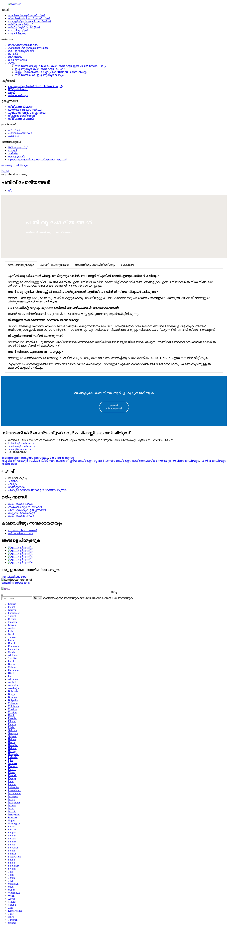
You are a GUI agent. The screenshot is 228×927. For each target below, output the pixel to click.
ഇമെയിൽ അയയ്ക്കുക (15, 582)
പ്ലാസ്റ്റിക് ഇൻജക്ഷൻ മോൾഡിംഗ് (29, 21)
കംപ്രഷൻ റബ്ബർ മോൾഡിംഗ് (26, 15)
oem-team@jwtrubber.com (22, 446)
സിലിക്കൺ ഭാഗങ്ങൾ (21, 118)
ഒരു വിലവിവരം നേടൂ (14, 576)
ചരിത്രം (13, 153)
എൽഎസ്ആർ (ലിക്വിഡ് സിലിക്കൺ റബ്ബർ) (35, 86)
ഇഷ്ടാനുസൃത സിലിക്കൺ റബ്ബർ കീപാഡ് (40, 69)
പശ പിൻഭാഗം (17, 33)
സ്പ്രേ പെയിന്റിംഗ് (20, 24)
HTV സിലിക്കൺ (18, 89)
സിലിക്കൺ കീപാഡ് (20, 106)
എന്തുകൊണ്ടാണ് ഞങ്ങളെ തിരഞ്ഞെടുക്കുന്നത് (37, 159)
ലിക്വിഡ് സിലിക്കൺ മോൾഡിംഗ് (29, 18)
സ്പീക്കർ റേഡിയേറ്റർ (185, 460)
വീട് (10, 190)
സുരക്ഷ (13, 53)
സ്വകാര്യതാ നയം (20, 533)
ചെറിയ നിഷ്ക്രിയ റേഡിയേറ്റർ (74, 460)
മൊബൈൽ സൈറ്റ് (62, 457)
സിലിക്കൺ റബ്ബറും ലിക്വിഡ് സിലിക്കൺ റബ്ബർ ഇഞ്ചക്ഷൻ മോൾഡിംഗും (60, 65)
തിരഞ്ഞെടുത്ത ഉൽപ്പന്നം (17, 457)
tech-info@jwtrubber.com (21, 443)
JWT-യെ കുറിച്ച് (17, 147)
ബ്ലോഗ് (13, 136)
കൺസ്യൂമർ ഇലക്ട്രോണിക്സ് (28, 47)
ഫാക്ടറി (12, 150)
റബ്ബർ (11, 92)
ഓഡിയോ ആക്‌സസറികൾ (25, 109)
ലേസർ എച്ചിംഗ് (18, 30)
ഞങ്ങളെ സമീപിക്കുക (14, 165)
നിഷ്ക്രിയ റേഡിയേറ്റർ (21, 115)
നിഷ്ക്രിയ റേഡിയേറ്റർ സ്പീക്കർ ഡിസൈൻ (28, 460)
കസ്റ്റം (11, 62)
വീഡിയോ (14, 130)
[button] (114, 407)
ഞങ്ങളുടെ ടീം (16, 156)
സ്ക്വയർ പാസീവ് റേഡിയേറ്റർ (112, 460)
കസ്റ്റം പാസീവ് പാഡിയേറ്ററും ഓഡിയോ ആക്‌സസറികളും (51, 72)
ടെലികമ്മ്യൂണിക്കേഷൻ (23, 44)
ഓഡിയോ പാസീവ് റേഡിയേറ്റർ (151, 460)
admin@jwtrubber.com (20, 449)
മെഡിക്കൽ (15, 56)
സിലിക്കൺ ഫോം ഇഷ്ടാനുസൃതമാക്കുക (39, 75)
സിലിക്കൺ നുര (18, 95)
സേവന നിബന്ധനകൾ (22, 530)
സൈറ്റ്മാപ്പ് (41, 457)
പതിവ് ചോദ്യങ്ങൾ (20, 133)
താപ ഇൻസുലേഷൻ (21, 50)
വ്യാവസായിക (17, 59)
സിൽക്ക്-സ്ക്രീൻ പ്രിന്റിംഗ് (24, 27)
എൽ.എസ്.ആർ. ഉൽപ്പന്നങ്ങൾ (27, 112)
